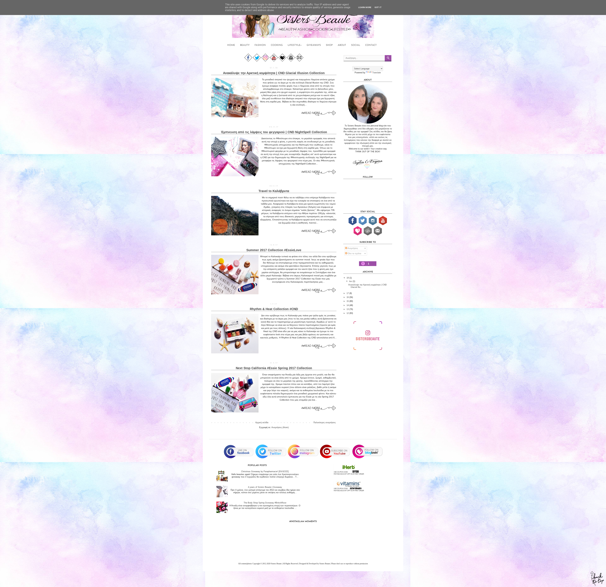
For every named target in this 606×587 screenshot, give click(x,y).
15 (348, 301)
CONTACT (371, 45)
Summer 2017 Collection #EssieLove (273, 250)
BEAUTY (245, 45)
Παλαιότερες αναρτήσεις (324, 422)
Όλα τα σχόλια (354, 253)
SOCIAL (355, 45)
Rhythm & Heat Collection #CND (274, 309)
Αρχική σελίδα (261, 422)
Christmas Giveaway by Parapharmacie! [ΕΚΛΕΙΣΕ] (265, 471)
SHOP (329, 45)
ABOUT (342, 45)
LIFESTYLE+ (295, 45)
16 (348, 297)
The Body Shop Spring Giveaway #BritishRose (265, 503)
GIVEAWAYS (314, 45)
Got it (378, 7)
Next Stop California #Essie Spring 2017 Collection (274, 368)
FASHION (260, 45)
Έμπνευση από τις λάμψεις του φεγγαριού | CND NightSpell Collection (274, 132)
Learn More (364, 7)
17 (348, 293)
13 (348, 309)
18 (348, 278)
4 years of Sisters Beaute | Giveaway (265, 487)
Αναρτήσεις (352, 248)
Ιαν (351, 281)
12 (348, 313)
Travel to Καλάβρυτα (273, 191)
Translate (376, 72)
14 (348, 305)
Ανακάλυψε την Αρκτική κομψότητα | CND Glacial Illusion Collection (274, 73)
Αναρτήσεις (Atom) (280, 427)
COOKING (277, 45)
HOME (231, 45)
